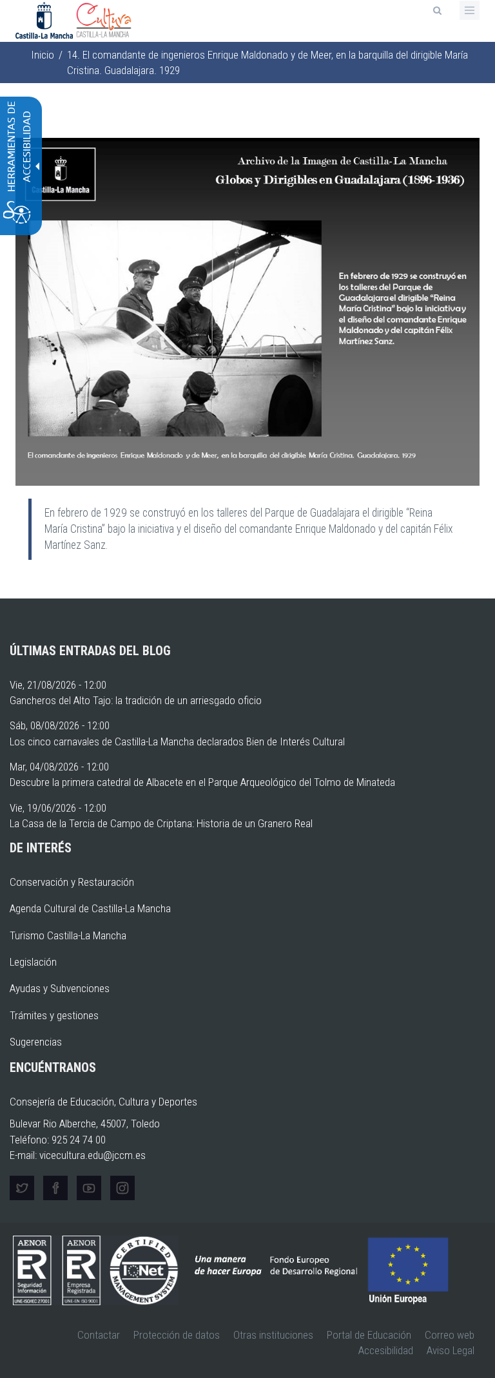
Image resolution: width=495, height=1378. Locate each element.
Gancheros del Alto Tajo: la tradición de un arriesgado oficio (136, 700)
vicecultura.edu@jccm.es (92, 1155)
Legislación (33, 961)
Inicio (42, 54)
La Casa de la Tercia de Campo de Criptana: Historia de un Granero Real (161, 823)
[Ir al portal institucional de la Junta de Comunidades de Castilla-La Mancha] (45, 19)
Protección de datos (176, 1334)
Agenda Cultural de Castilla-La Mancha (90, 908)
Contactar (98, 1334)
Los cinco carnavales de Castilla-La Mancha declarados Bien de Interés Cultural (177, 741)
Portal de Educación (369, 1334)
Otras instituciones (273, 1334)
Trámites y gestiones (54, 1015)
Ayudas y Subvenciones (60, 988)
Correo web (449, 1334)
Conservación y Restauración (72, 882)
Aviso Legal (450, 1350)
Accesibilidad (385, 1350)
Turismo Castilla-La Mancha (68, 935)
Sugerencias (36, 1041)
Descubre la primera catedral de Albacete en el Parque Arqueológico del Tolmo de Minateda (202, 782)
